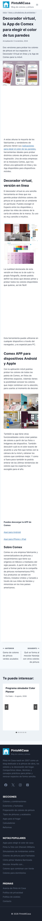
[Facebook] (6, 785)
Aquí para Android (12, 532)
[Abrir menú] (37, 4)
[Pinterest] (27, 785)
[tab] (16, 732)
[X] (13, 785)
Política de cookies (11, 897)
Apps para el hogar (12, 819)
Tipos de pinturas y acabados (17, 814)
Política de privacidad (13, 892)
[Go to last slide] (6, 707)
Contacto (7, 901)
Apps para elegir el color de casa (18, 843)
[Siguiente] (35, 707)
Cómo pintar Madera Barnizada (17, 860)
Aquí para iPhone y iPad (15, 539)
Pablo (11, 696)
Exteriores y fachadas (13, 806)
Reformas (7, 827)
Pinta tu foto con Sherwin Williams (19, 847)
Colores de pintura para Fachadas (19, 855)
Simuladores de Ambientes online (18, 851)
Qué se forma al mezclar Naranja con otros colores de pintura (31, 655)
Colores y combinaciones (14, 801)
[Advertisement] (21, 113)
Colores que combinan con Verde (18, 868)
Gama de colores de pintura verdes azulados (11, 653)
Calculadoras (9, 823)
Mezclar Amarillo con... (13, 864)
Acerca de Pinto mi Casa (14, 888)
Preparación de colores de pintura (19, 810)
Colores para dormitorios (14, 873)
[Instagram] (20, 785)
